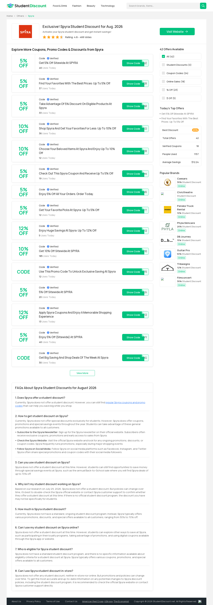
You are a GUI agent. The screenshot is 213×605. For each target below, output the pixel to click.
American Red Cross (92, 601)
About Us (16, 601)
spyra (31, 15)
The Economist (121, 601)
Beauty (91, 6)
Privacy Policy (33, 601)
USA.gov (108, 601)
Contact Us (71, 601)
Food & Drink (60, 6)
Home (10, 15)
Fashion (77, 6)
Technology (108, 6)
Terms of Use (53, 601)
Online (181, 185)
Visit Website (175, 32)
